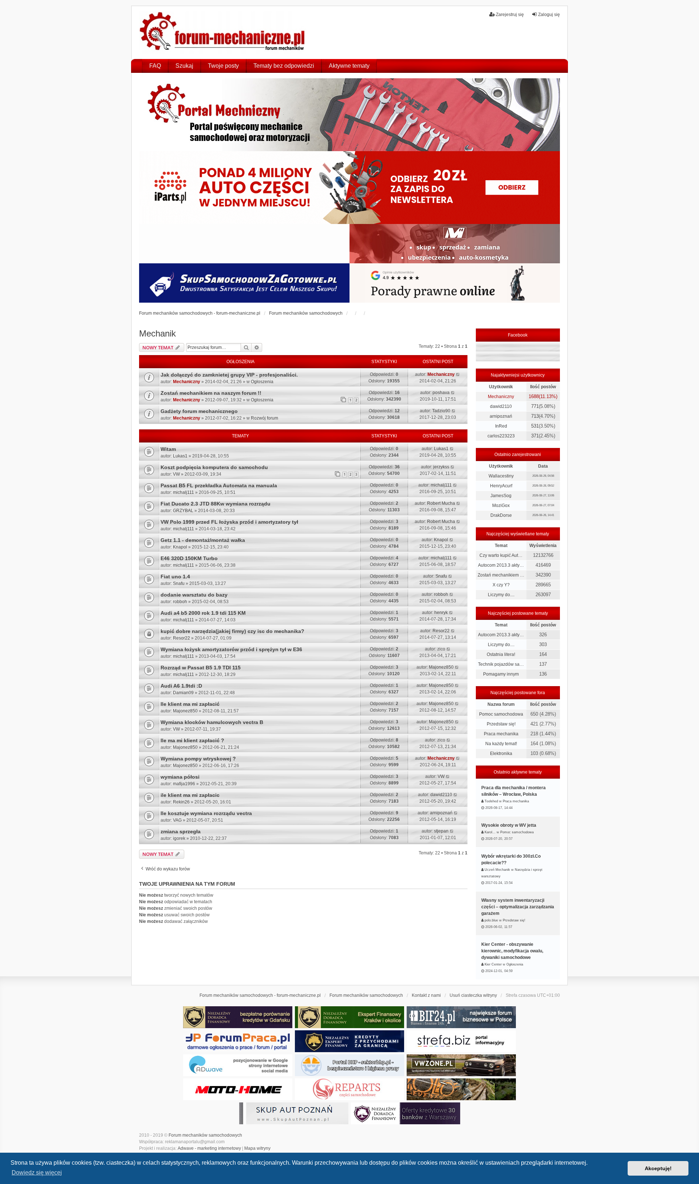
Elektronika (501, 753)
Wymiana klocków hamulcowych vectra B (212, 722)
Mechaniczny (186, 381)
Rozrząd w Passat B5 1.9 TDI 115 (201, 667)
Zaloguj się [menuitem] (549, 14)
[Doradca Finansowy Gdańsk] (237, 1017)
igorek (179, 838)
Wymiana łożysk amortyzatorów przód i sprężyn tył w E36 (231, 649)
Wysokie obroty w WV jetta (508, 825)
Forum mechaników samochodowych (205, 1135)
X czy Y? (501, 584)
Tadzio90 (441, 410)
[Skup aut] (244, 283)
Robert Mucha (441, 503)
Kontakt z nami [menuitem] (426, 995)
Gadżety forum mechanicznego (199, 411)
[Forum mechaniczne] (223, 32)
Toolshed (491, 801)
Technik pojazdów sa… (501, 664)
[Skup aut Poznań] (455, 243)
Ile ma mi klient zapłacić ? (192, 740)
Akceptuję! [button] (658, 1168)
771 (535, 406)
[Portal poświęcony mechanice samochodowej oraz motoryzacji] (349, 114)
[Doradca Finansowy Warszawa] (405, 1113)
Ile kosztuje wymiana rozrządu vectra (206, 813)
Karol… (490, 832)
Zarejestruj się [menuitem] (510, 14)
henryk (441, 612)
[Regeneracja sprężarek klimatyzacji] (349, 1089)
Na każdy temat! (501, 743)
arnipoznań (441, 812)
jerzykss (441, 466)
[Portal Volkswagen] (461, 1065)
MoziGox (501, 505)
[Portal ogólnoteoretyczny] (461, 1041)
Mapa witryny (257, 1148)
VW (176, 474)
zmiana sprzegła (181, 831)
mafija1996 (184, 783)
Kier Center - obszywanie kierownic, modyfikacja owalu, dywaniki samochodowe (512, 951)
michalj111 (183, 492)
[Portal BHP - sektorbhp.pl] (349, 1065)
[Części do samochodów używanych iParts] (349, 187)
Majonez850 (441, 667)
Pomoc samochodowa (501, 714)
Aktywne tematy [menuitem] (349, 66)
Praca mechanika (501, 733)
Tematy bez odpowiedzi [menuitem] (283, 66)
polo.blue (491, 920)
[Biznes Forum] (461, 1017)
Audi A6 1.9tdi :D (181, 686)
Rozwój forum (264, 418)
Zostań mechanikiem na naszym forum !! (211, 393)
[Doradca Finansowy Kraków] (349, 1017)
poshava (441, 392)
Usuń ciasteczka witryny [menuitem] (473, 995)
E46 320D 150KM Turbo (189, 558)
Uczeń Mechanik (497, 870)
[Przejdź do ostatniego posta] (458, 374)
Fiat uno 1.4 (175, 576)
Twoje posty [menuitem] (223, 66)
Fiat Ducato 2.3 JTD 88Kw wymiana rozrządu (215, 504)
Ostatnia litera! (501, 654)
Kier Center (493, 964)
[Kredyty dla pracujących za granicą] (349, 1041)
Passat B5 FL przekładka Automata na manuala (219, 485)
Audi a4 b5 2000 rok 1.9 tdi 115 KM (203, 613)
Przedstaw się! (501, 724)
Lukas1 (180, 456)
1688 (534, 396)
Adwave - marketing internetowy (209, 1148)
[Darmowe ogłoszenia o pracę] (237, 1041)
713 (535, 416)
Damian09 (183, 692)
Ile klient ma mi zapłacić (190, 704)
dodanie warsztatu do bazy (194, 595)
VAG (177, 820)
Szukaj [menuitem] (184, 66)
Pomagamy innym (501, 674)
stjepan (441, 831)
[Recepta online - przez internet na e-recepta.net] (244, 243)
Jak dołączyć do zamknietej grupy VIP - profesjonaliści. (229, 375)
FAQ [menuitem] (155, 66)
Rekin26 (181, 802)
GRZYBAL (183, 510)
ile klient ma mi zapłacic (190, 795)
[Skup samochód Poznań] (237, 1089)
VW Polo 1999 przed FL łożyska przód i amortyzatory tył (229, 522)
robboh (180, 601)
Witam (168, 449)
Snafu (179, 583)
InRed (501, 426)
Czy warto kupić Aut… (500, 555)
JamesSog (501, 495)
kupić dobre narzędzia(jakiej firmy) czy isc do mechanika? (232, 631)
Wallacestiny (501, 476)
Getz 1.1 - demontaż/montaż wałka (203, 540)
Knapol (180, 547)
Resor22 (181, 638)
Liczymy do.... (501, 594)
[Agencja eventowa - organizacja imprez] (461, 1089)
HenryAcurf (501, 485)
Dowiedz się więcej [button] (37, 1172)
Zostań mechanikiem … (501, 575)
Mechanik (157, 333)
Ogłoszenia (262, 381)
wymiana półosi (180, 777)
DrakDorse (501, 515)
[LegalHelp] (455, 283)
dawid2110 (441, 794)
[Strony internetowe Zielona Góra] (237, 1065)
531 (535, 426)
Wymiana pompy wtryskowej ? (198, 759)
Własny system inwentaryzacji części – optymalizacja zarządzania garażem (517, 907)
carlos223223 (501, 435)
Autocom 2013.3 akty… (501, 565)
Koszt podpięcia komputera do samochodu (214, 467)
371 (535, 435)
